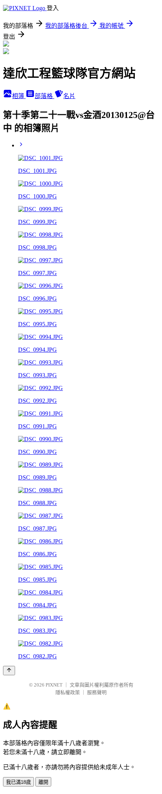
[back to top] (9, 670)
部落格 (44, 96)
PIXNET (54, 685)
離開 (43, 782)
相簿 (19, 96)
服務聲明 (97, 692)
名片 (69, 96)
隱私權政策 (67, 692)
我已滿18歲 (18, 782)
